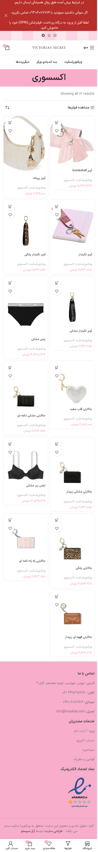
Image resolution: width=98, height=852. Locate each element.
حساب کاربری (85, 740)
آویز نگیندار (85, 254)
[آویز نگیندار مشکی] (72, 301)
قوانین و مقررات (83, 759)
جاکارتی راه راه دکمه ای (32, 561)
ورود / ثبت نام (84, 731)
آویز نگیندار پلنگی (34, 254)
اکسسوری (69, 180)
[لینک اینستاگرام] (55, 35)
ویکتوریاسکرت (84, 180)
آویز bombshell (82, 170)
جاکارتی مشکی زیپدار (79, 491)
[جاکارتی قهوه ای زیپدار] (72, 611)
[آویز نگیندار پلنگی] (26, 225)
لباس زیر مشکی (35, 485)
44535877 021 (74, 692)
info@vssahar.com (70, 711)
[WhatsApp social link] (49, 35)
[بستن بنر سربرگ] (6, 15)
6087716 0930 (73, 702)
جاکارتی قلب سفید (81, 409)
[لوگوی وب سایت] (49, 47)
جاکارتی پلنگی (84, 568)
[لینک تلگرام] (43, 35)
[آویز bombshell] (72, 141)
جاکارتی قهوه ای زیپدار (78, 637)
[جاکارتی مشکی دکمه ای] (26, 386)
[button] (57, 122)
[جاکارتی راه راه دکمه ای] (26, 535)
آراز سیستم (28, 831)
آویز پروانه (39, 178)
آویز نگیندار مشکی (81, 331)
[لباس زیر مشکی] (26, 459)
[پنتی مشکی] (26, 305)
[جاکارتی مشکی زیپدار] (72, 462)
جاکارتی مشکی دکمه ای (31, 415)
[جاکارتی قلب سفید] (72, 383)
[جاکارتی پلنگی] (72, 539)
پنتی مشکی (38, 339)
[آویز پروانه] (26, 145)
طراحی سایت (53, 831)
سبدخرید (88, 749)
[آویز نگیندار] (72, 225)
